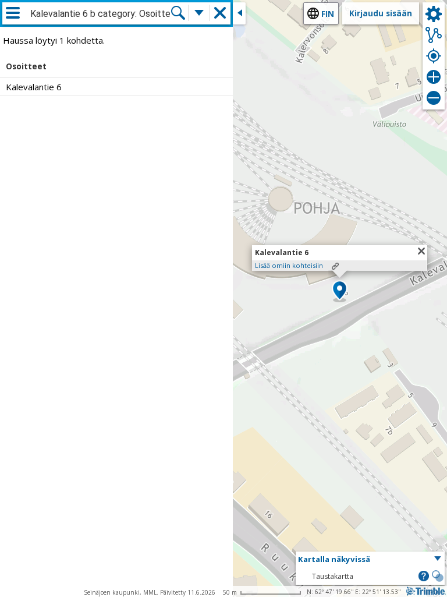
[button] (339, 291)
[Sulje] (421, 251)
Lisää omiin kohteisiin (289, 265)
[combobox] (100, 14)
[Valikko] (12, 12)
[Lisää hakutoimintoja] (199, 12)
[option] (116, 87)
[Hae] (178, 12)
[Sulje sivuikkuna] (239, 13)
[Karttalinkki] (335, 266)
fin (327, 13)
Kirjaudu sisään (380, 13)
